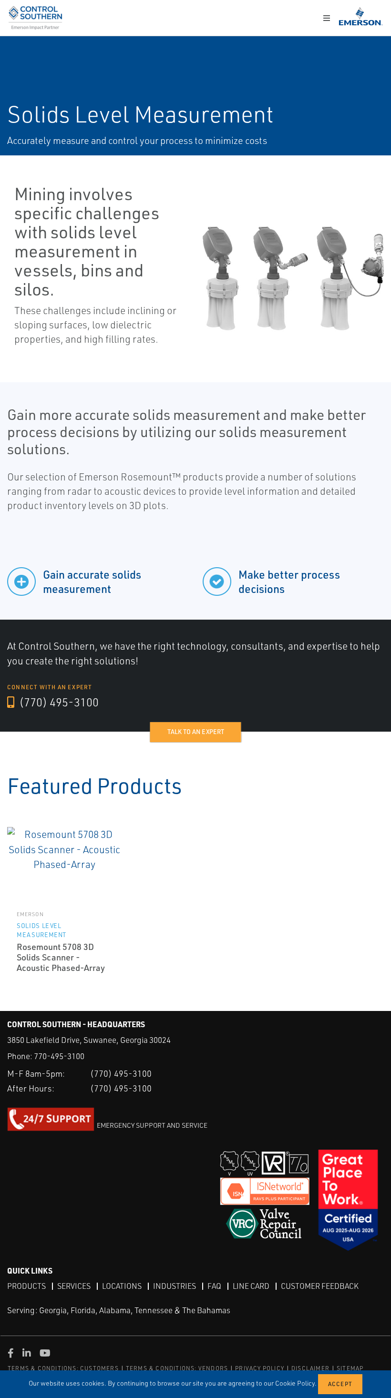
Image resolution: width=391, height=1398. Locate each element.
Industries (174, 1286)
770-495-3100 (59, 1056)
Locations (122, 1286)
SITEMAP (350, 1368)
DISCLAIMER (310, 1368)
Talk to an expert (195, 731)
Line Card (251, 1286)
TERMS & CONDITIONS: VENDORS (177, 1368)
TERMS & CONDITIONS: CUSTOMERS (63, 1368)
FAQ (214, 1286)
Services (74, 1286)
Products (26, 1286)
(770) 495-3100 (58, 702)
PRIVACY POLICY (259, 1368)
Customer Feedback (320, 1286)
